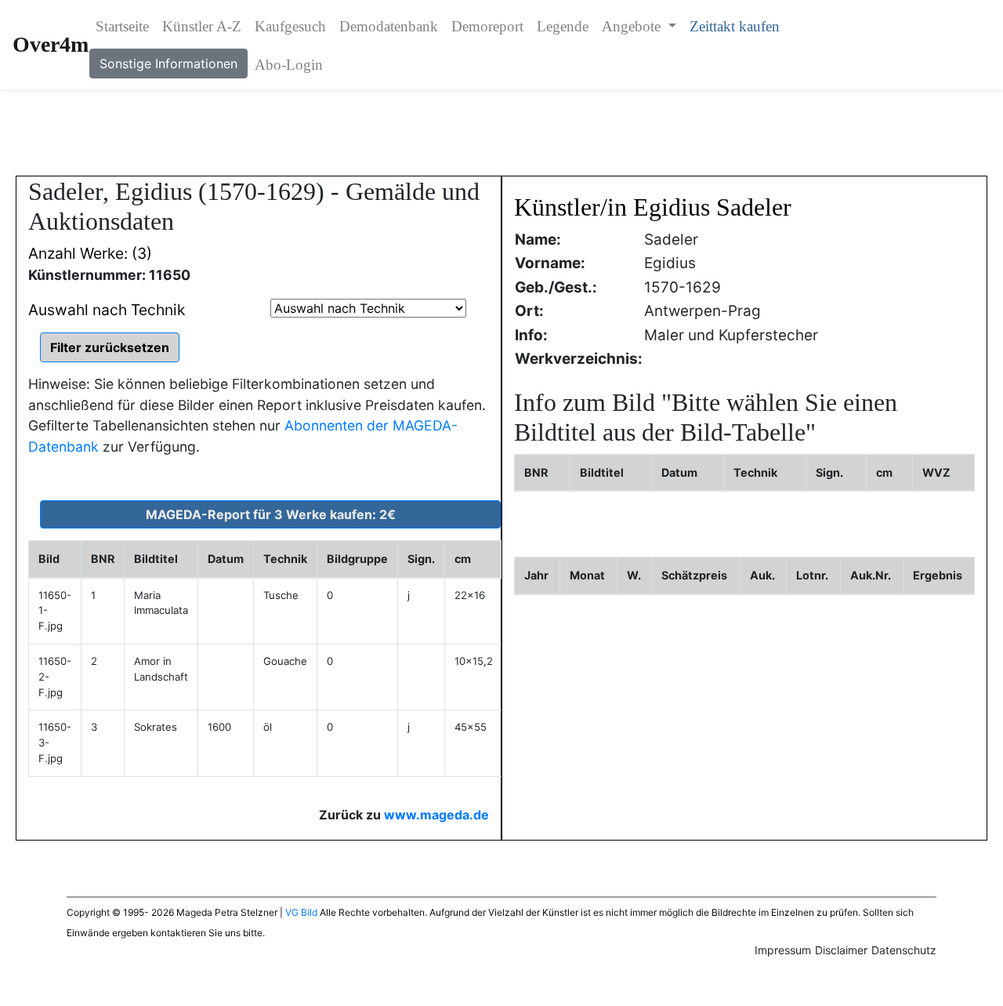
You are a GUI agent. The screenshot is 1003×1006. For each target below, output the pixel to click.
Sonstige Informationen (168, 63)
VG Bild (301, 912)
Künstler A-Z (201, 26)
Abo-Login (289, 64)
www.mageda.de (436, 815)
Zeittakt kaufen (735, 26)
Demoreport (487, 26)
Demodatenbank (388, 26)
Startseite (122, 26)
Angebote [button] (633, 26)
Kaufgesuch (290, 26)
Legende (562, 26)
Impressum (783, 950)
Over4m (51, 44)
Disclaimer (841, 950)
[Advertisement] (501, 132)
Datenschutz (903, 950)
